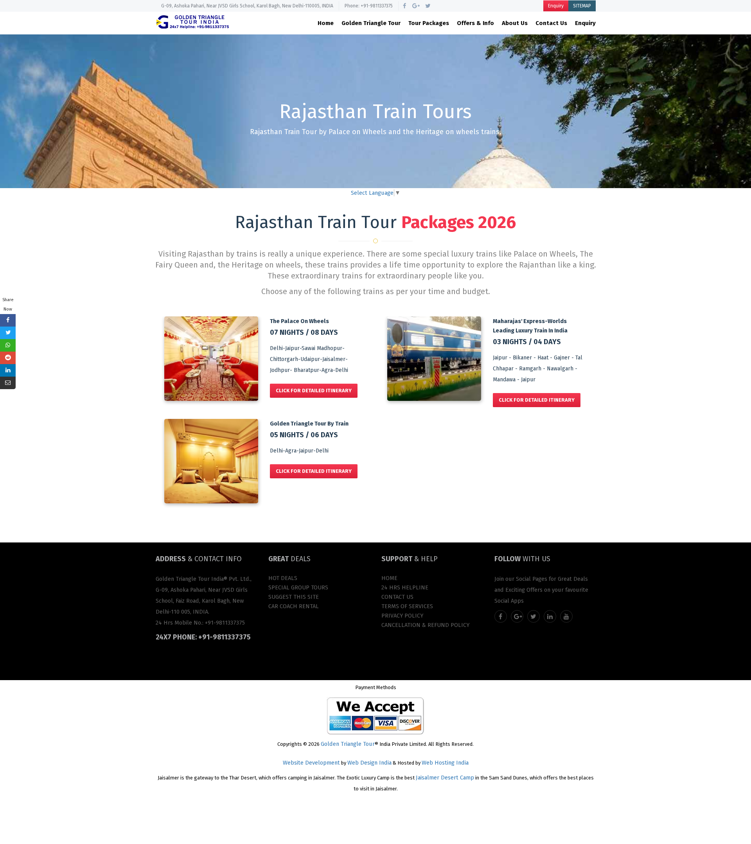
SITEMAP (582, 6)
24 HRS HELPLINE (404, 587)
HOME (389, 578)
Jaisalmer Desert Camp (445, 777)
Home (326, 23)
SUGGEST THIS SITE (293, 596)
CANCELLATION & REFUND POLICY (425, 625)
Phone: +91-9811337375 (369, 6)
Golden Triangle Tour (371, 23)
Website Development (311, 762)
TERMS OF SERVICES (407, 606)
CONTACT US (397, 596)
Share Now (8, 304)
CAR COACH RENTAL (293, 606)
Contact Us (551, 23)
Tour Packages (428, 23)
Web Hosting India (445, 762)
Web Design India (369, 762)
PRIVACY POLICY (402, 615)
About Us (515, 23)
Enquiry (556, 6)
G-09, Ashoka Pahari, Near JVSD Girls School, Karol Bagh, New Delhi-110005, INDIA (247, 6)
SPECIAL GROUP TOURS (298, 587)
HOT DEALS (282, 578)
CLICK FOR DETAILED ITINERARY (314, 390)
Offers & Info (475, 23)
